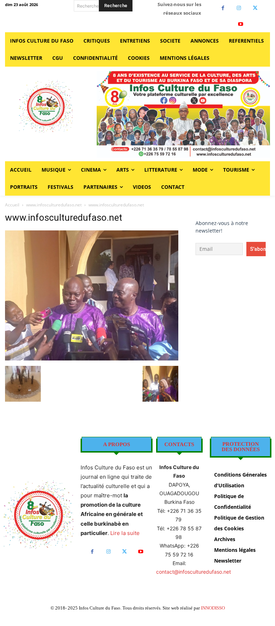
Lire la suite (125, 533)
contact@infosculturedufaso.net (193, 572)
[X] (255, 8)
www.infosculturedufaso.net (54, 205)
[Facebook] (223, 8)
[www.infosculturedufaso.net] (91, 358)
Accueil (12, 205)
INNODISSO (213, 608)
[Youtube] (241, 24)
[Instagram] (239, 8)
